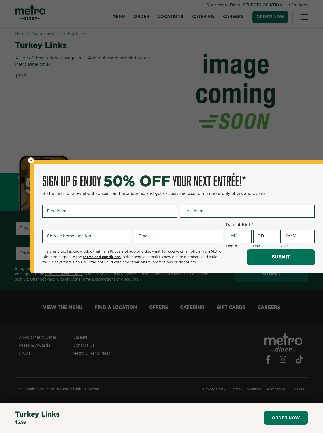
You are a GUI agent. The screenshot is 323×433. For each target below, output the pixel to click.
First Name (54, 200)
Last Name (191, 200)
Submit (281, 257)
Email (140, 225)
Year (284, 246)
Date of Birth (239, 225)
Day (256, 246)
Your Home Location (63, 225)
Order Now (286, 418)
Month (231, 246)
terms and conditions (102, 257)
